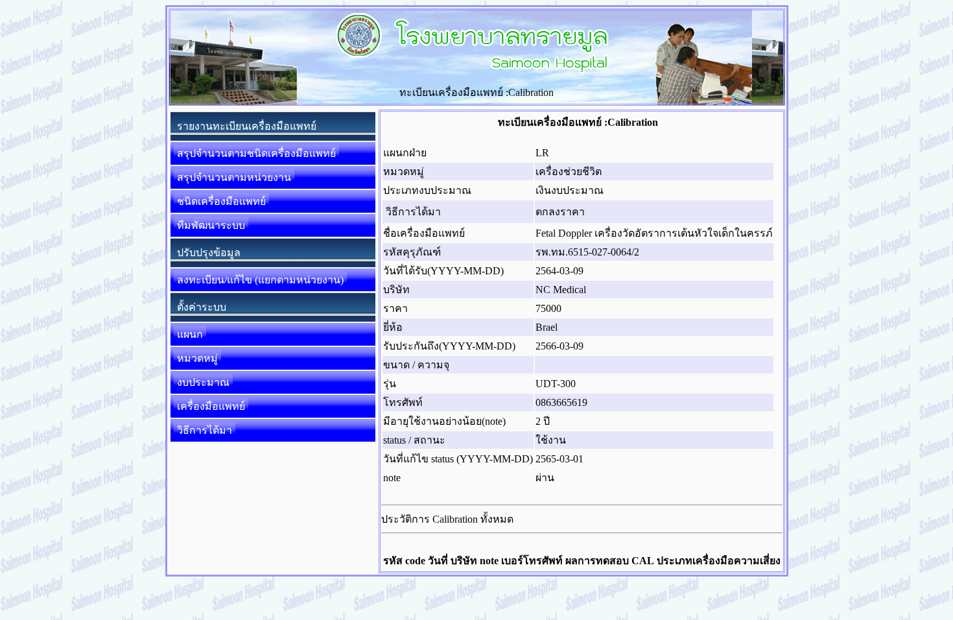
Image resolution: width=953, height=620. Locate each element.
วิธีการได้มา (204, 430)
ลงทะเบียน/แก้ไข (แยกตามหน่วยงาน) (260, 279)
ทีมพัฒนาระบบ (211, 225)
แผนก (190, 334)
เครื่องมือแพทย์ (211, 406)
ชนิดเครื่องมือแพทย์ (221, 201)
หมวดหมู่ (197, 358)
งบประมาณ (203, 382)
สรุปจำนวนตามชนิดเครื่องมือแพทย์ (256, 153)
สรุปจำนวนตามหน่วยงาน (234, 177)
